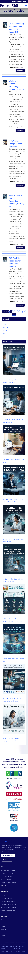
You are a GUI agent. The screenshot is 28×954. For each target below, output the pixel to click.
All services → (5, 886)
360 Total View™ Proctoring (8, 870)
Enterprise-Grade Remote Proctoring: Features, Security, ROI (16, 201)
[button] (26, 5)
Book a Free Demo (8, 855)
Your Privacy (22, 946)
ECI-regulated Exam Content (8, 907)
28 (24, 311)
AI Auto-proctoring (6, 879)
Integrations (4, 926)
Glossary (3, 929)
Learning (5, 327)
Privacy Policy (4, 946)
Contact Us (4, 935)
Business (5, 333)
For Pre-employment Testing (8, 904)
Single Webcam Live (6, 876)
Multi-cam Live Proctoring (7, 873)
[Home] (9, 5)
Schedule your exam (15, 942)
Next (14, 314)
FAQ (2, 932)
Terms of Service (13, 946)
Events (5, 330)
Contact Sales (7, 859)
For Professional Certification (8, 901)
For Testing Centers (6, 898)
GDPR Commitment (6, 948)
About (2, 920)
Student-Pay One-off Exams (8, 910)
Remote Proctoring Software (8, 882)
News (4, 324)
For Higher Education (6, 895)
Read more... (20, 70)
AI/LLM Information (16, 948)
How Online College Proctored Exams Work (16, 144)
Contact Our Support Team (19, 1)
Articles (3, 923)
